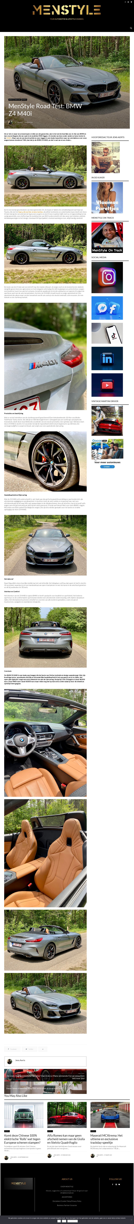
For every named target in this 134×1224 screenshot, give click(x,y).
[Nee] (131, 1220)
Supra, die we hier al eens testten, (30, 212)
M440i (8, 138)
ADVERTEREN (67, 1197)
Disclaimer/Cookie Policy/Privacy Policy (67, 1201)
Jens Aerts (20, 122)
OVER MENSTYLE (67, 1186)
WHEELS (24, 99)
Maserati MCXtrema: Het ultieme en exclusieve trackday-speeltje (106, 1139)
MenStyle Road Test (15, 99)
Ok (59, 1221)
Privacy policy (72, 1221)
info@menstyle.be (67, 1193)
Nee (64, 1221)
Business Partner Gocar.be (67, 1205)
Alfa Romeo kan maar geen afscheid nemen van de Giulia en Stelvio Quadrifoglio (66, 1139)
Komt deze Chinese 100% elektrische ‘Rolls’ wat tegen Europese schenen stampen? (22, 1139)
